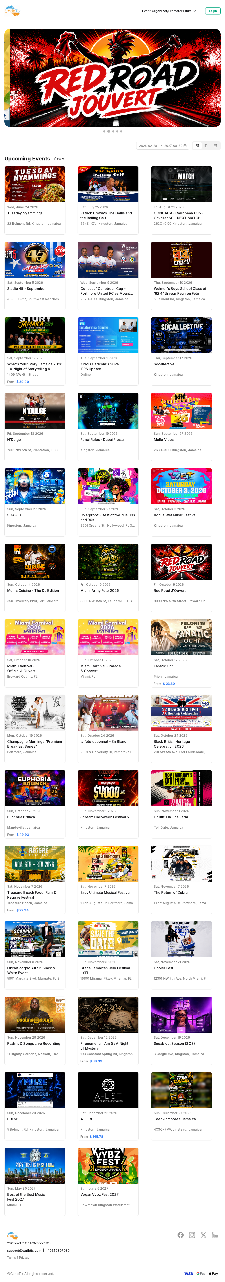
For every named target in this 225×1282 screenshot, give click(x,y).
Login (213, 11)
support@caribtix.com (24, 1250)
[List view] (215, 145)
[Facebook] (181, 1235)
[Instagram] (192, 1235)
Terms (11, 1257)
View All (59, 158)
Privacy (24, 1257)
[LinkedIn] (215, 1235)
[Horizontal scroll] (206, 145)
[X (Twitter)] (203, 1235)
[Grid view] (197, 145)
